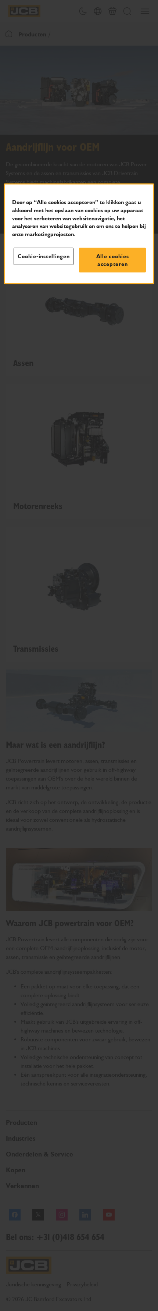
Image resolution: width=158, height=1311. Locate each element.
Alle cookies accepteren (112, 260)
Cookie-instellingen (43, 256)
